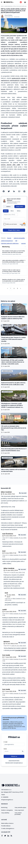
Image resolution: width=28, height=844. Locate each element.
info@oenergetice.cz (7, 799)
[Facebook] (2, 835)
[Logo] (8, 2)
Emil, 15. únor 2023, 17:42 (18, 572)
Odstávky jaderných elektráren (10, 243)
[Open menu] (1, 2)
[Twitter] (5, 835)
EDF (16, 241)
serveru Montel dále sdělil (10, 165)
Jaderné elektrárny (8, 6)
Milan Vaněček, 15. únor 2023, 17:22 (14, 538)
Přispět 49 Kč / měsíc (14, 230)
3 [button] (17, 288)
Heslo (5, 749)
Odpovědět (23, 493)
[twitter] (9, 191)
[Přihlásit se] (25, 2)
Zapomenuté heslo (14, 760)
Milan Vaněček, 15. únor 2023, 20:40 (15, 599)
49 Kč (5, 211)
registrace (10, 726)
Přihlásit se (14, 756)
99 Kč (12, 211)
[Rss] (12, 835)
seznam (23, 243)
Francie (9, 238)
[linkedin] (14, 191)
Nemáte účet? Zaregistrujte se (14, 763)
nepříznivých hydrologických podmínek (14, 80)
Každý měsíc (19, 206)
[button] (7, 288)
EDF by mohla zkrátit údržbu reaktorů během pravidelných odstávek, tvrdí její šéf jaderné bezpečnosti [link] (20, 6)
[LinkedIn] (9, 835)
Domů (2, 6)
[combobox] (14, 246)
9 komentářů (16, 16)
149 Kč (18, 211)
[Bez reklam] (20, 2)
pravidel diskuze (20, 650)
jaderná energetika (19, 238)
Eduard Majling (8, 15)
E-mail (5, 742)
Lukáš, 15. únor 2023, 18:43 (18, 645)
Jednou (8, 206)
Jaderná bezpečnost (7, 241)
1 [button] (10, 288)
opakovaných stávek (18, 78)
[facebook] (4, 191)
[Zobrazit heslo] (23, 751)
